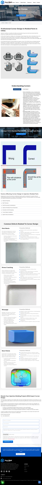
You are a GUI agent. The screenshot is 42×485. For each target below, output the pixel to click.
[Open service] (19, 2)
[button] (17, 89)
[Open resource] (31, 2)
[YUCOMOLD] (6, 460)
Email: (5, 414)
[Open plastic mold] (26, 2)
